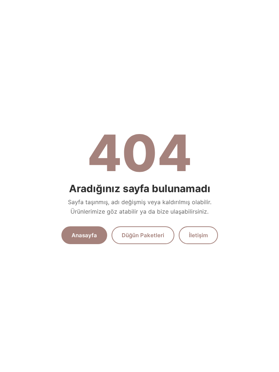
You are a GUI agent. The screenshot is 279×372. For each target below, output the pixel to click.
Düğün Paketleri (143, 235)
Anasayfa (84, 235)
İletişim (198, 235)
